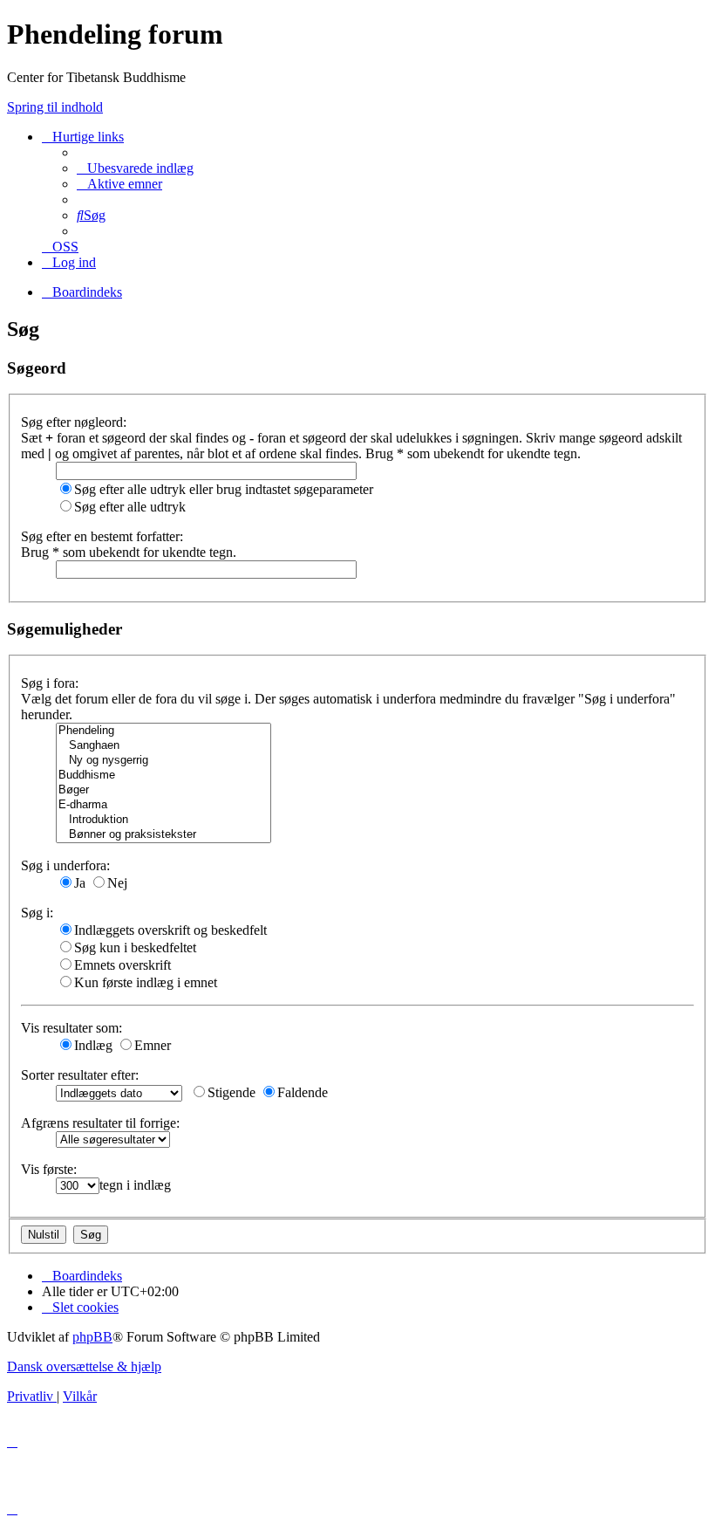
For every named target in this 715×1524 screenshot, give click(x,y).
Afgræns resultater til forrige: (100, 1123)
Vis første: (49, 1169)
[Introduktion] (163, 820)
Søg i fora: (49, 683)
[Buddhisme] (163, 775)
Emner (152, 1045)
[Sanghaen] (163, 745)
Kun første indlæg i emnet (145, 982)
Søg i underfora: (65, 865)
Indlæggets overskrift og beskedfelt (170, 930)
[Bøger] (163, 790)
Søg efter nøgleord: (73, 422)
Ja (79, 882)
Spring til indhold (55, 107)
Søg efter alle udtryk (130, 506)
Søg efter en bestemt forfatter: (102, 536)
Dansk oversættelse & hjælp (84, 1366)
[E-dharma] (163, 805)
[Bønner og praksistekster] (163, 834)
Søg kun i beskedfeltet (135, 947)
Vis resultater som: (71, 1027)
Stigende (231, 1092)
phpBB (92, 1336)
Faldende (302, 1092)
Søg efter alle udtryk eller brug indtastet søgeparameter (223, 489)
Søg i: (37, 912)
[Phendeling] (163, 731)
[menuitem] (135, 168)
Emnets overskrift (122, 965)
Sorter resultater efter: (80, 1074)
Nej (117, 882)
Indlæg (93, 1045)
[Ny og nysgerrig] (163, 760)
